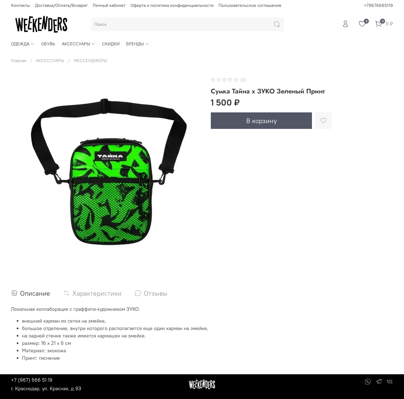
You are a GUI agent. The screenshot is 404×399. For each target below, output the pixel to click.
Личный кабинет (109, 5)
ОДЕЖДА (20, 43)
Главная (18, 60)
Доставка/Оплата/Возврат (61, 5)
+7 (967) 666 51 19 (31, 380)
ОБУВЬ (48, 43)
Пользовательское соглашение (249, 5)
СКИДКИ (111, 43)
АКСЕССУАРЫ (76, 43)
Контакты (20, 5)
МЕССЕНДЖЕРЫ (90, 60)
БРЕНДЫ (135, 43)
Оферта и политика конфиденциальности (172, 5)
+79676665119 (378, 5)
